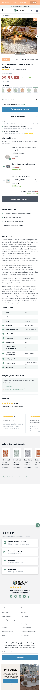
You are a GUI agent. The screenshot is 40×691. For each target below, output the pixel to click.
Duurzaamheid (25, 635)
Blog (22, 620)
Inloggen (4, 627)
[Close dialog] (37, 665)
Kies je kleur (6, 85)
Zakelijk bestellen (26, 627)
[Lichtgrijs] (35, 90)
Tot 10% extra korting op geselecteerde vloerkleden (14, 2)
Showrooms (24, 616)
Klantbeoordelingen (7, 631)
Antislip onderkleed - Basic (21, 176)
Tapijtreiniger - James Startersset (23, 164)
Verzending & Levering (8, 620)
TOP (38, 525)
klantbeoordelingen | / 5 (20, 590)
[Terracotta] (9, 90)
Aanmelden (20, 657)
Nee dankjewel (10, 684)
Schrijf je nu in (10, 681)
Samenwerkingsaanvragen (28, 631)
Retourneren (5, 624)
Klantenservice (6, 612)
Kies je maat (6, 96)
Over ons (23, 612)
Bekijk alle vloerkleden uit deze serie (14, 477)
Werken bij (24, 624)
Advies (4, 635)
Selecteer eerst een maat (20, 199)
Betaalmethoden (6, 616)
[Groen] (2, 90)
